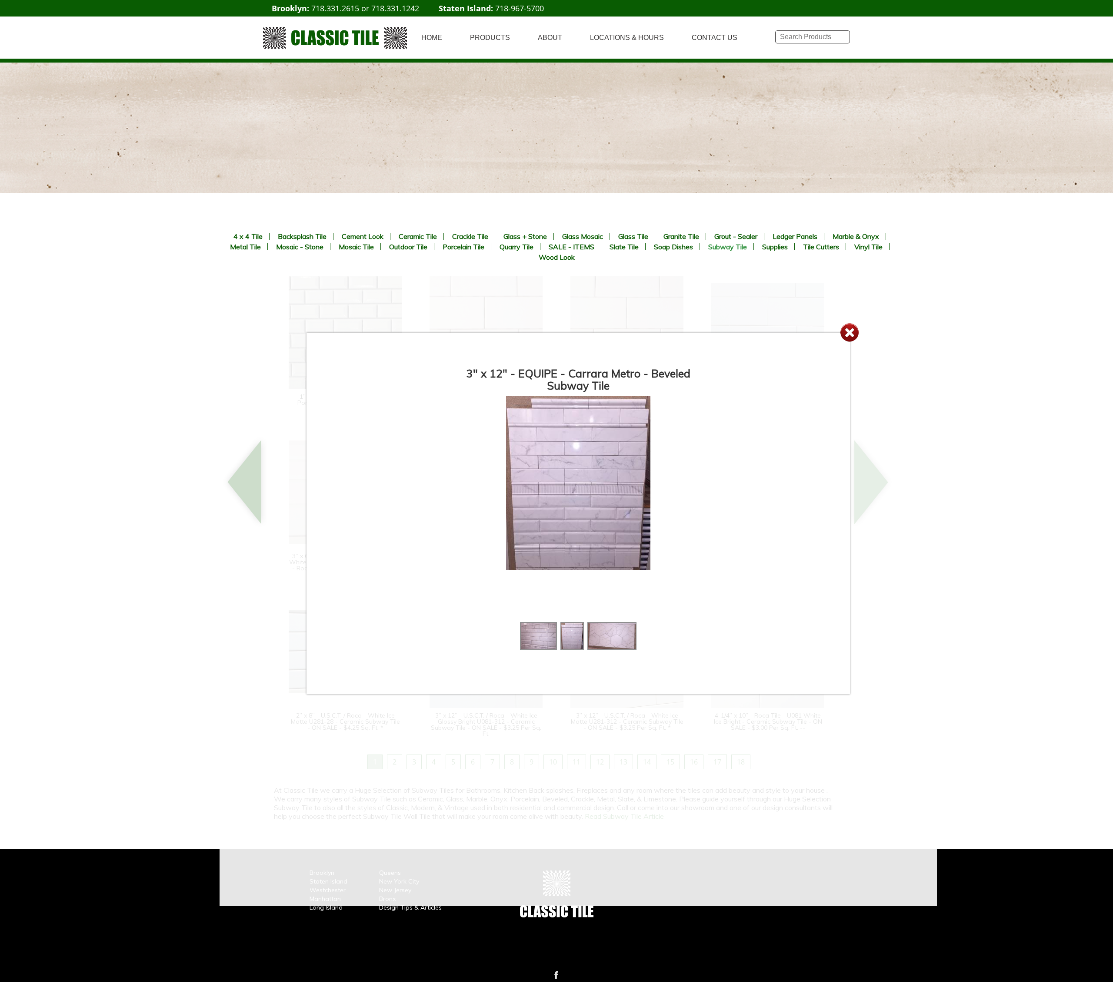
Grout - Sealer (735, 236)
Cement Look (362, 236)
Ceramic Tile (418, 236)
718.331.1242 (395, 8)
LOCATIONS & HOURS (627, 37)
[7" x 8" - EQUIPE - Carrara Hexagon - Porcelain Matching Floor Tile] (611, 647)
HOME (431, 37)
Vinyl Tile (868, 246)
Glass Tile (633, 236)
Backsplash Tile (302, 236)
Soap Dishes (673, 246)
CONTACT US (714, 37)
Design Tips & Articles (410, 907)
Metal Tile (245, 246)
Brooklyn (322, 873)
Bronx (387, 899)
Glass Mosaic (582, 236)
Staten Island (328, 881)
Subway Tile (727, 246)
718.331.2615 (335, 8)
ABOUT (550, 37)
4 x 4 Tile (248, 236)
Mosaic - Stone (299, 246)
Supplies (775, 246)
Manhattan (325, 899)
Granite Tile (681, 236)
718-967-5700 (519, 8)
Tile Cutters (821, 246)
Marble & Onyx (856, 236)
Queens (390, 873)
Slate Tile (624, 246)
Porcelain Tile (463, 246)
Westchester (328, 890)
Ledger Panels (795, 236)
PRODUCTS (490, 37)
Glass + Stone (525, 236)
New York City (399, 881)
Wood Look (557, 257)
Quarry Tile (516, 246)
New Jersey (395, 890)
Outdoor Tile (408, 246)
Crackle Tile (470, 236)
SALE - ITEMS (571, 246)
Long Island (326, 907)
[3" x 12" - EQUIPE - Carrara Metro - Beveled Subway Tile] (538, 647)
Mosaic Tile (356, 246)
